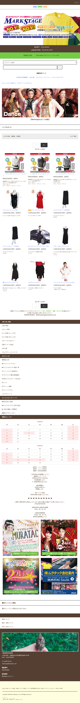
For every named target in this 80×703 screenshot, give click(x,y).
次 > (44, 145)
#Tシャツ (4, 382)
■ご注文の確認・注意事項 (9, 409)
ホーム (4, 83)
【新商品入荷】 (27, 55)
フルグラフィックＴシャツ (43, 77)
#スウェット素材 (7, 386)
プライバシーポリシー (50, 688)
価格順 (13, 136)
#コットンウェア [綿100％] (9, 371)
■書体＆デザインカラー (8, 413)
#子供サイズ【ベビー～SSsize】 (11, 379)
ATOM (60, 688)
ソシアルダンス (27, 83)
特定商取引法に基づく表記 (37, 688)
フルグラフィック (7, 394)
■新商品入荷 (5, 360)
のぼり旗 (31, 77)
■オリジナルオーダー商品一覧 (10, 367)
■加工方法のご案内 (7, 401)
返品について (27, 688)
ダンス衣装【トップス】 (14, 83)
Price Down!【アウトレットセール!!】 (47, 55)
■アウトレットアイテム (8, 363)
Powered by (4, 697)
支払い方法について (7, 688)
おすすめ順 (7, 136)
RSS (57, 688)
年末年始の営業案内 (22, 77)
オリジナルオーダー (58, 77)
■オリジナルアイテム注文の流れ (11, 405)
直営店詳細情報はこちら (40, 516)
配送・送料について (18, 688)
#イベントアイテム (7, 390)
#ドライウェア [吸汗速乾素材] (10, 375)
